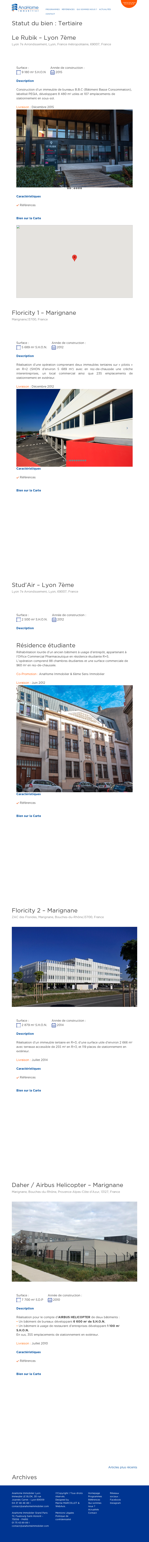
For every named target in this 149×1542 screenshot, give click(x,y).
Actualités (105, 9)
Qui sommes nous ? (87, 9)
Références (68, 9)
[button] (21, 967)
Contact (50, 14)
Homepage (94, 1493)
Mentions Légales (64, 1513)
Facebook (115, 1500)
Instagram (115, 1503)
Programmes (53, 9)
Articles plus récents (122, 1467)
